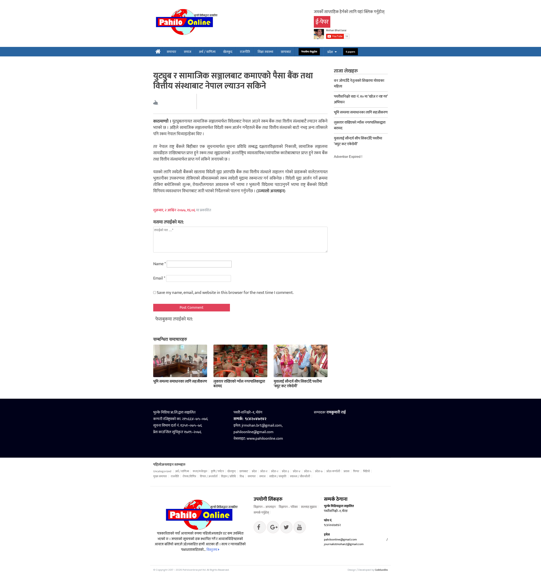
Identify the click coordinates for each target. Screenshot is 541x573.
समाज (187, 52)
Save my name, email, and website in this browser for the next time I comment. (225, 292)
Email (159, 278)
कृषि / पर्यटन (217, 471)
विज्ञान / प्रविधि (228, 476)
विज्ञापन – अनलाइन (265, 507)
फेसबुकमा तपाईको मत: (174, 319)
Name (159, 264)
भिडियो (366, 471)
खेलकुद (227, 52)
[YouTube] (300, 528)
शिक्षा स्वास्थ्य (265, 52)
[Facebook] (260, 528)
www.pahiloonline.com (265, 438)
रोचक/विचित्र (189, 476)
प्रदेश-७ (319, 471)
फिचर (356, 471)
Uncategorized (162, 471)
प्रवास (346, 471)
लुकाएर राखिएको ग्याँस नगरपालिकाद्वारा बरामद (239, 383)
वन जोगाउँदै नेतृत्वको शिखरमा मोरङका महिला (359, 84)
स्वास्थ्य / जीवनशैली (300, 476)
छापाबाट (286, 52)
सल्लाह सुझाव (309, 507)
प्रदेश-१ (263, 471)
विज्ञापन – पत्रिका (288, 507)
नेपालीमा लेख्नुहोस (309, 52)
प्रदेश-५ (307, 471)
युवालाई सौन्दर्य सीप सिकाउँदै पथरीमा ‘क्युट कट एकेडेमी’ (298, 383)
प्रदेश (330, 52)
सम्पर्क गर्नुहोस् (261, 512)
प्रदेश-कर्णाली (333, 471)
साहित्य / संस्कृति (277, 476)
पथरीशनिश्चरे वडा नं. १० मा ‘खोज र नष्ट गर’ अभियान (361, 99)
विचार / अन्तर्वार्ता (208, 476)
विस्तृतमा (212, 550)
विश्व (242, 476)
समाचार (171, 52)
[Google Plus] (286, 528)
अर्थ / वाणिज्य (207, 52)
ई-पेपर (322, 22)
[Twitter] (273, 528)
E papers (350, 52)
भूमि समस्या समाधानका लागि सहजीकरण (180, 381)
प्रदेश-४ (296, 471)
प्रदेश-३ (285, 471)
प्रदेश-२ (274, 471)
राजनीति (245, 52)
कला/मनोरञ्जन (200, 471)
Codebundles (381, 570)
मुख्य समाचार (160, 476)
